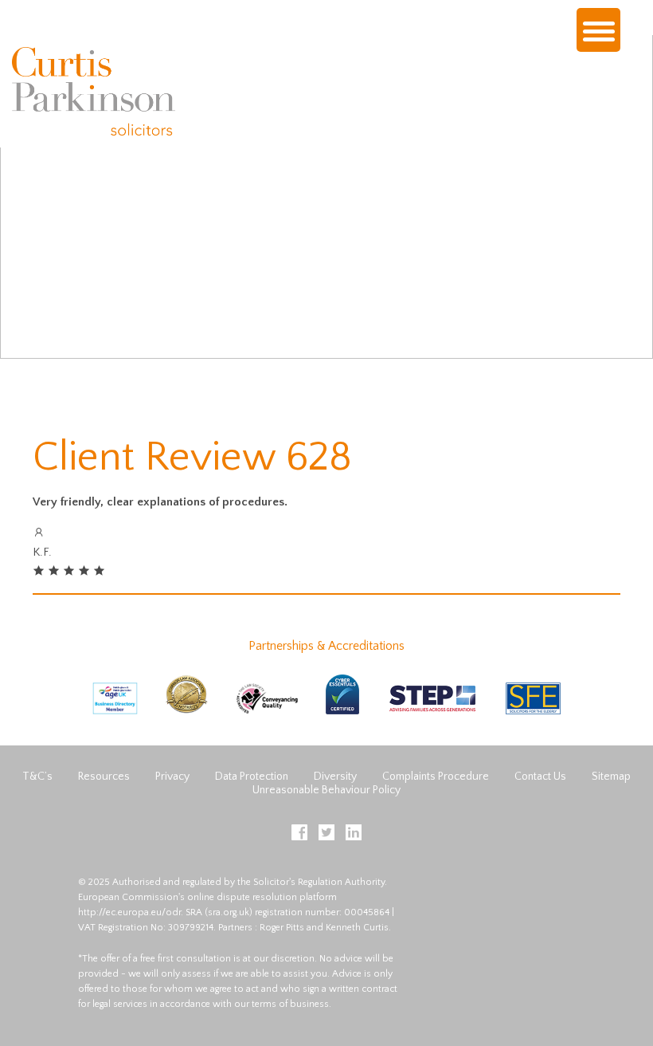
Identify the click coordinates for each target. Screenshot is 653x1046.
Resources (104, 776)
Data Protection (251, 776)
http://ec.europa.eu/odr (129, 912)
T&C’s (37, 776)
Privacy (172, 776)
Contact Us (540, 776)
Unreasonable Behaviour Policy (326, 790)
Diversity (335, 776)
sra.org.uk (228, 912)
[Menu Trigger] (598, 30)
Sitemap (611, 776)
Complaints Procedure (435, 776)
